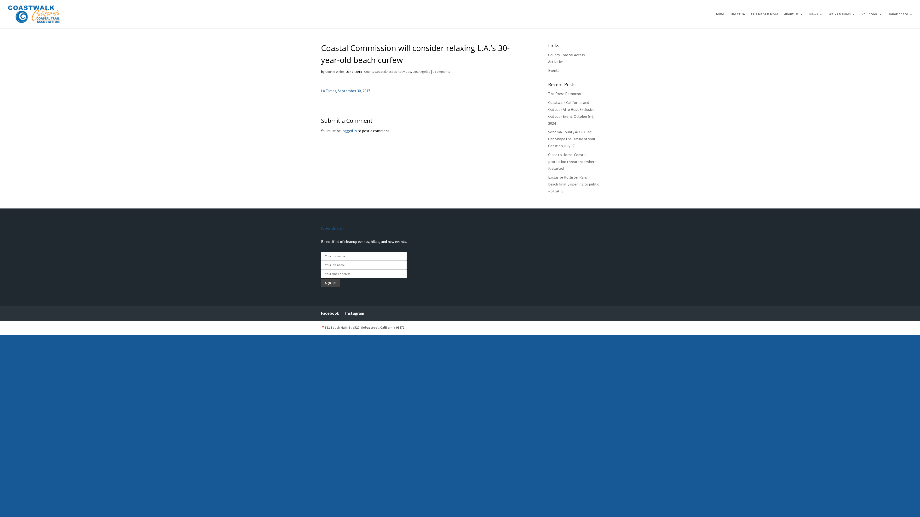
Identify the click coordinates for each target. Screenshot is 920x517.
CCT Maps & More (764, 14)
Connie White (334, 71)
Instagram (354, 313)
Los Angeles (421, 71)
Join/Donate (898, 14)
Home (719, 14)
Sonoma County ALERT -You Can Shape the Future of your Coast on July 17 (571, 138)
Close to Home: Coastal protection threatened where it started (572, 161)
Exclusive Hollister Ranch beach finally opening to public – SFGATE (573, 184)
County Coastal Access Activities (387, 71)
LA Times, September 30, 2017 (345, 90)
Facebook (330, 313)
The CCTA (737, 14)
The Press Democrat (565, 93)
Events (553, 70)
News (813, 14)
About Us (791, 14)
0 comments (441, 71)
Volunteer (869, 14)
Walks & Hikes (840, 14)
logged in (349, 130)
